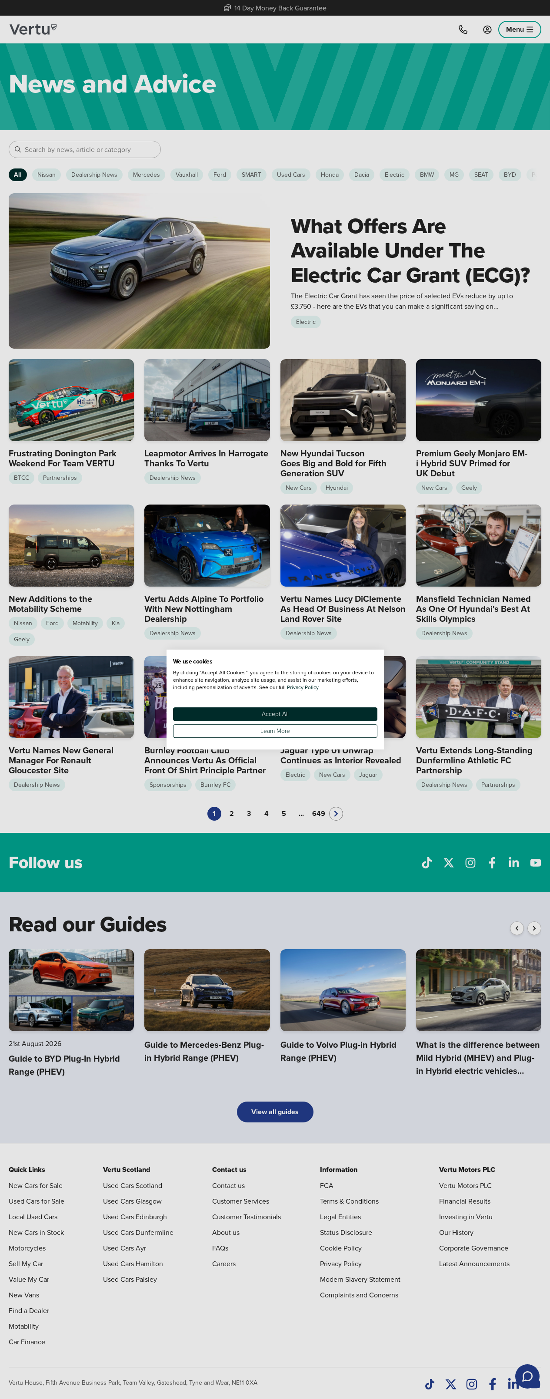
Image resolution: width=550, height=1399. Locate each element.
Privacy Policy (303, 687)
